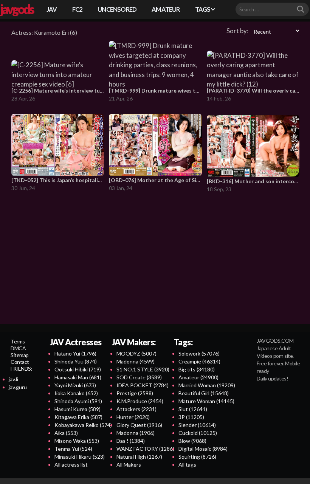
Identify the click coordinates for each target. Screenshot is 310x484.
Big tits (196, 369)
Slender (197, 425)
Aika (66, 433)
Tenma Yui (73, 448)
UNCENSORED (117, 9)
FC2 (77, 9)
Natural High (139, 456)
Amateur (198, 377)
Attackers (136, 409)
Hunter (133, 417)
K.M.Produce (139, 401)
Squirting (197, 456)
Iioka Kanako (76, 393)
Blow (192, 441)
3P (191, 417)
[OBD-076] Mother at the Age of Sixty (157, 180)
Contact (20, 362)
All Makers (128, 464)
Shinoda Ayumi (78, 401)
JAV (51, 9)
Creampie (199, 361)
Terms (18, 341)
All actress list (71, 464)
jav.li (13, 379)
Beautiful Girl (203, 393)
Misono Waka (76, 441)
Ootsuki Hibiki (77, 369)
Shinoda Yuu (75, 361)
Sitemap (20, 355)
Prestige (134, 393)
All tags (187, 464)
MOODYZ (136, 353)
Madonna (135, 361)
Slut (192, 409)
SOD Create (139, 377)
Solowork (199, 353)
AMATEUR (166, 9)
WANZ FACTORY (145, 448)
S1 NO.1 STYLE (142, 369)
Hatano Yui (75, 353)
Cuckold (197, 433)
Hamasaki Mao (77, 377)
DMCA (18, 348)
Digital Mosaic (203, 448)
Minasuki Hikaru (79, 456)
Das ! (130, 441)
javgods (16, 9)
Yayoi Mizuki (75, 385)
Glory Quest (139, 425)
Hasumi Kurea (77, 409)
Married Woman (206, 385)
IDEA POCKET (142, 385)
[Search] (300, 9)
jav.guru (18, 387)
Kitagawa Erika (78, 417)
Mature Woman (206, 401)
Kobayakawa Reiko (83, 425)
